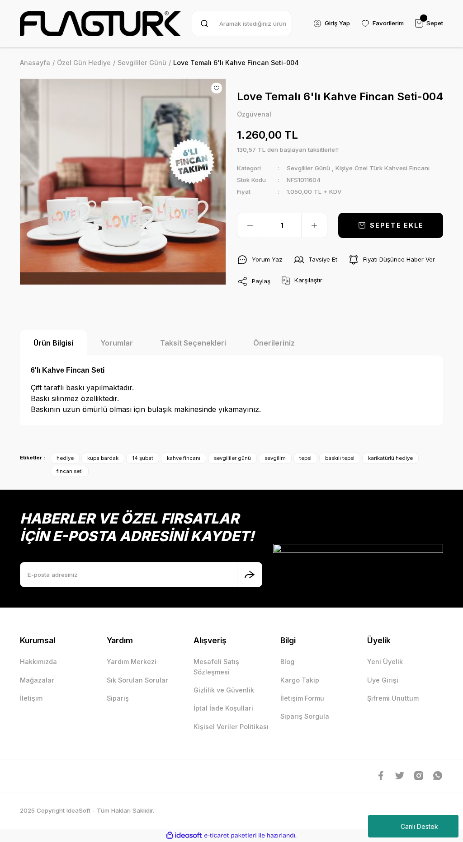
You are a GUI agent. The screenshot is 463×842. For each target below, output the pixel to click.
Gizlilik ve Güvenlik (224, 690)
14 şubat (142, 458)
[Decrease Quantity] (250, 225)
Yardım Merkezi (131, 661)
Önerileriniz (274, 342)
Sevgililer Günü (308, 168)
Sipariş (118, 698)
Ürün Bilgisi (53, 342)
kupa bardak (102, 458)
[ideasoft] (184, 836)
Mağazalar (37, 680)
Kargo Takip (299, 680)
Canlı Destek (419, 826)
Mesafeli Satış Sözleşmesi (216, 666)
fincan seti (70, 471)
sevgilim (275, 458)
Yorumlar (116, 342)
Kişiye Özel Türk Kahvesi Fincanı (382, 168)
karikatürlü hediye (390, 458)
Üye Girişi (382, 680)
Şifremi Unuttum (393, 698)
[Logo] (100, 23)
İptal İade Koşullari (223, 708)
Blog (287, 661)
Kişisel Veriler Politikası (231, 726)
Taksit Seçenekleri (193, 342)
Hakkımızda (38, 661)
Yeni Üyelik (385, 661)
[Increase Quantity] (314, 225)
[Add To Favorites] (216, 88)
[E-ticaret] (230, 835)
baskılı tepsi (339, 458)
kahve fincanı (183, 458)
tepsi (305, 458)
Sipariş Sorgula (304, 716)
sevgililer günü (232, 458)
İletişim (31, 698)
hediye (65, 458)
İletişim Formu (302, 698)
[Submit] (249, 574)
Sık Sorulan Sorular (137, 680)
